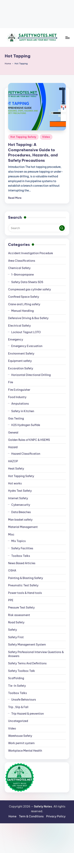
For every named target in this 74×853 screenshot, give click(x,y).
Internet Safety (18, 498)
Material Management (23, 527)
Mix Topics (18, 541)
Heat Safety (16, 468)
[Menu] (67, 37)
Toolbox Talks (20, 556)
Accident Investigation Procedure (30, 253)
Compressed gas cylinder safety (29, 289)
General (13, 432)
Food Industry (17, 397)
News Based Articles (21, 563)
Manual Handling (22, 311)
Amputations (20, 403)
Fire (10, 382)
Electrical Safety (19, 325)
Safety (12, 629)
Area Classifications (21, 260)
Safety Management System (27, 644)
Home (8, 63)
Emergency (15, 339)
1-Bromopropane (22, 274)
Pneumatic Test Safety (23, 585)
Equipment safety (20, 361)
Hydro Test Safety (20, 491)
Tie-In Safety (17, 686)
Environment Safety (21, 353)
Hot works (15, 483)
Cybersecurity (20, 505)
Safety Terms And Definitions (27, 663)
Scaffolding (16, 678)
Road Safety (16, 622)
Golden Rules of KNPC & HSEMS (29, 440)
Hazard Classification (25, 454)
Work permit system (21, 743)
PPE (10, 600)
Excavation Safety (20, 368)
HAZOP (13, 461)
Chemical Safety (19, 268)
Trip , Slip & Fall (18, 707)
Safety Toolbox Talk (21, 671)
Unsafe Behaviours (23, 699)
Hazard (13, 447)
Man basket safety (20, 519)
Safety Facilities (22, 548)
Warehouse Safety (20, 736)
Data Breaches (21, 512)
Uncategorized (18, 721)
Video (46, 136)
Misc (11, 534)
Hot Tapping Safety (23, 136)
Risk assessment (19, 615)
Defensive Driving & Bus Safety (28, 318)
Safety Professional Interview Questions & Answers (36, 654)
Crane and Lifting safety (24, 304)
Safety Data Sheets (27, 282)
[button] (62, 228)
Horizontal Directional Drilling (31, 375)
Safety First (16, 637)
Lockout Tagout (26, 332)
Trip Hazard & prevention (27, 713)
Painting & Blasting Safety (25, 578)
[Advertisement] (37, 14)
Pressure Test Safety (21, 607)
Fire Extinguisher (19, 390)
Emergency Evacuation (26, 346)
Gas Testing (16, 418)
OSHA (12, 570)
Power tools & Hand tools (25, 593)
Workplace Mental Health (25, 750)
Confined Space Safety (23, 297)
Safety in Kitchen (22, 411)
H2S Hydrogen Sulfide (25, 425)
